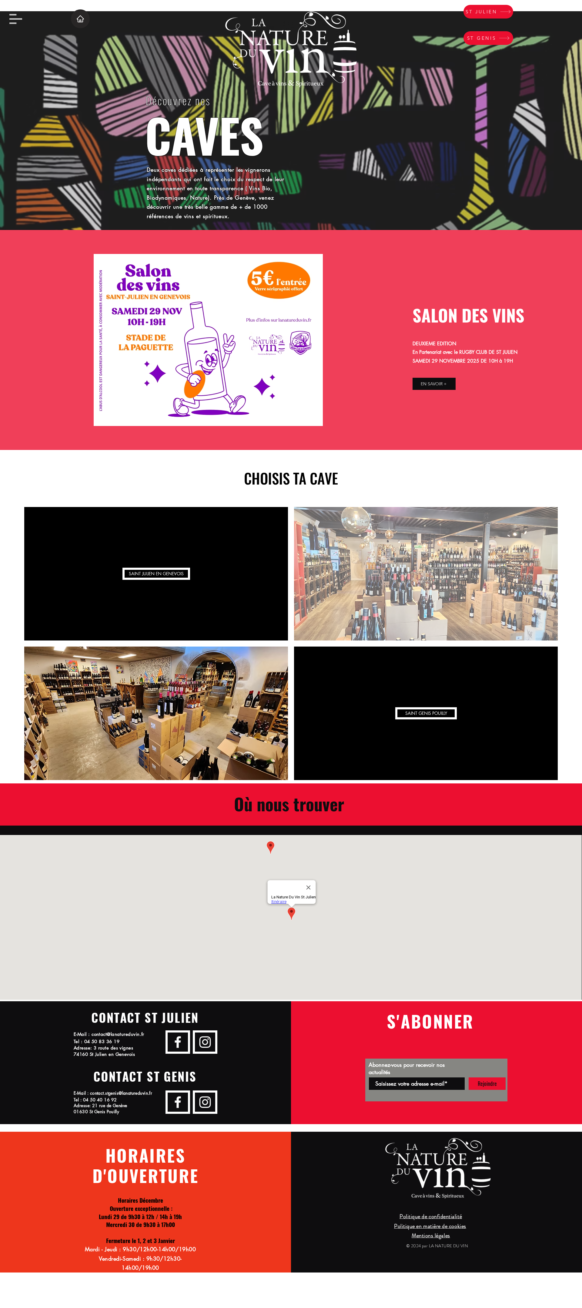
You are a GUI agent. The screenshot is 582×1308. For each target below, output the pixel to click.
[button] (15, 19)
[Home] (80, 18)
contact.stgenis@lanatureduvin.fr (121, 1093)
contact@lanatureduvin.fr (118, 1034)
